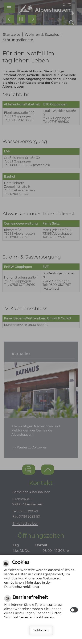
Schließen (41, 630)
